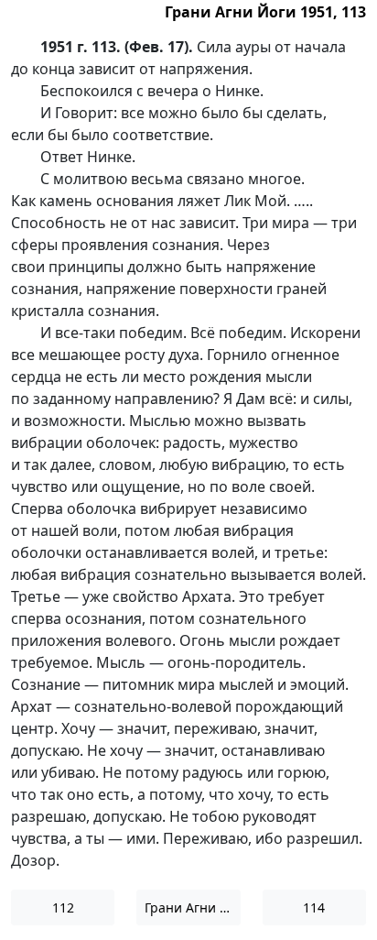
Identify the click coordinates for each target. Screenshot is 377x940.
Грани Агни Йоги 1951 (192, 907)
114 (314, 907)
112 (63, 907)
